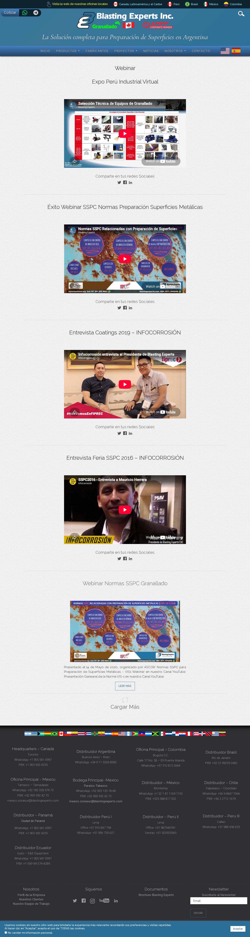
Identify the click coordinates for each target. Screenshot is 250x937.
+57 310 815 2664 (168, 765)
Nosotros (174, 51)
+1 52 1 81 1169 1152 (168, 793)
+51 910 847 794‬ (100, 827)
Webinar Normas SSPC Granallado (125, 583)
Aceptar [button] (238, 928)
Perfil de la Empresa (31, 895)
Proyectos (124, 51)
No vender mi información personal (30, 932)
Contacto (201, 51)
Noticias (151, 51)
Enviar (198, 913)
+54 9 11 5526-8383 (103, 762)
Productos (66, 51)
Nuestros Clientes (31, 899)
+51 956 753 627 (103, 833)
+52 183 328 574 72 (41, 790)
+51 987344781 (165, 827)
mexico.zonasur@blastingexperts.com (33, 800)
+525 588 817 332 (164, 798)
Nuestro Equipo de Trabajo (31, 903)
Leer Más (125, 686)
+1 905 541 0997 (40, 759)
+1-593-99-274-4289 (36, 863)
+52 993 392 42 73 (36, 795)
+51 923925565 (166, 833)
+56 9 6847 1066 (228, 793)
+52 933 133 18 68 (103, 791)
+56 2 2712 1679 (225, 798)
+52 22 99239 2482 (224, 763)
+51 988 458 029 (228, 827)
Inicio (45, 51)
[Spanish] (235, 50)
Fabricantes (96, 51)
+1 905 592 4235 (37, 765)
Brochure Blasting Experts (156, 895)
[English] (224, 50)
